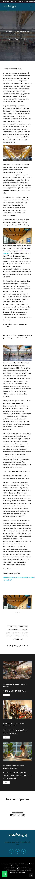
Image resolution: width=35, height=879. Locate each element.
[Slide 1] (15, 612)
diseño (8, 633)
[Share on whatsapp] (20, 646)
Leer (6, 737)
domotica (16, 633)
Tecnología (22, 34)
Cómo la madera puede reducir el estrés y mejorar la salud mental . (17, 775)
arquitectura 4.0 (12, 629)
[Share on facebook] (8, 646)
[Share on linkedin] (17, 646)
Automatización (9, 33)
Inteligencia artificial (13, 636)
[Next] (29, 606)
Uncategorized (7, 684)
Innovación (6, 686)
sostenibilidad (17, 639)
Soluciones (18, 33)
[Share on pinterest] (15, 646)
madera (25, 636)
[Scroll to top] (31, 875)
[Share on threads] (13, 646)
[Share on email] (27, 646)
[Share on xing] (25, 646)
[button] (30, 7)
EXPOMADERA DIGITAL (14, 691)
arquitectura (22, 626)
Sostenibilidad (26, 33)
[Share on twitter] (10, 646)
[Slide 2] (18, 612)
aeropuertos (12, 626)
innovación (25, 633)
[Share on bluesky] (22, 646)
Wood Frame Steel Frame (22, 31)
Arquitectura (14, 34)
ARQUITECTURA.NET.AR (10, 726)
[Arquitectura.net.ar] (9, 6)
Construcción (10, 31)
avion (22, 629)
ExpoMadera (15, 765)
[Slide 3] (20, 612)
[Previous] (5, 606)
